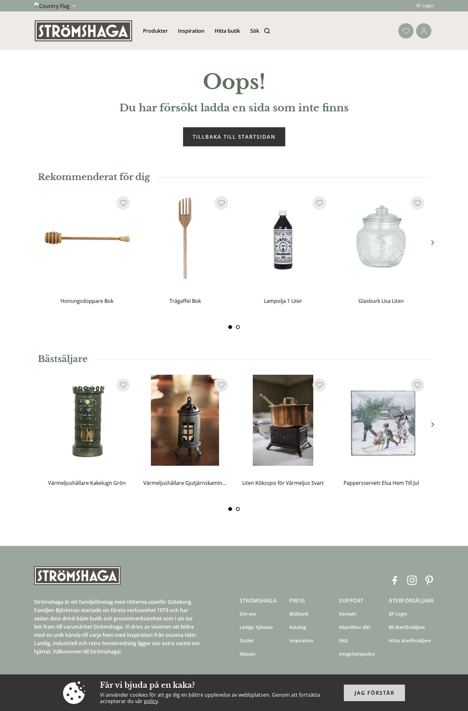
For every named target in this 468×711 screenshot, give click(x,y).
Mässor (248, 654)
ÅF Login (425, 6)
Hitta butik (227, 30)
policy (151, 701)
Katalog (297, 627)
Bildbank (298, 614)
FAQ (343, 641)
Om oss (248, 614)
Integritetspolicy (357, 654)
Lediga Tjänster (256, 627)
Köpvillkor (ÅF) (354, 627)
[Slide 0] (230, 327)
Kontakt (348, 614)
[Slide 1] (238, 327)
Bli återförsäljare (407, 627)
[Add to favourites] (123, 203)
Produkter (155, 30)
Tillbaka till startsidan (234, 136)
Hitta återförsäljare (410, 641)
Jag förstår (374, 692)
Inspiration (191, 30)
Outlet (247, 641)
